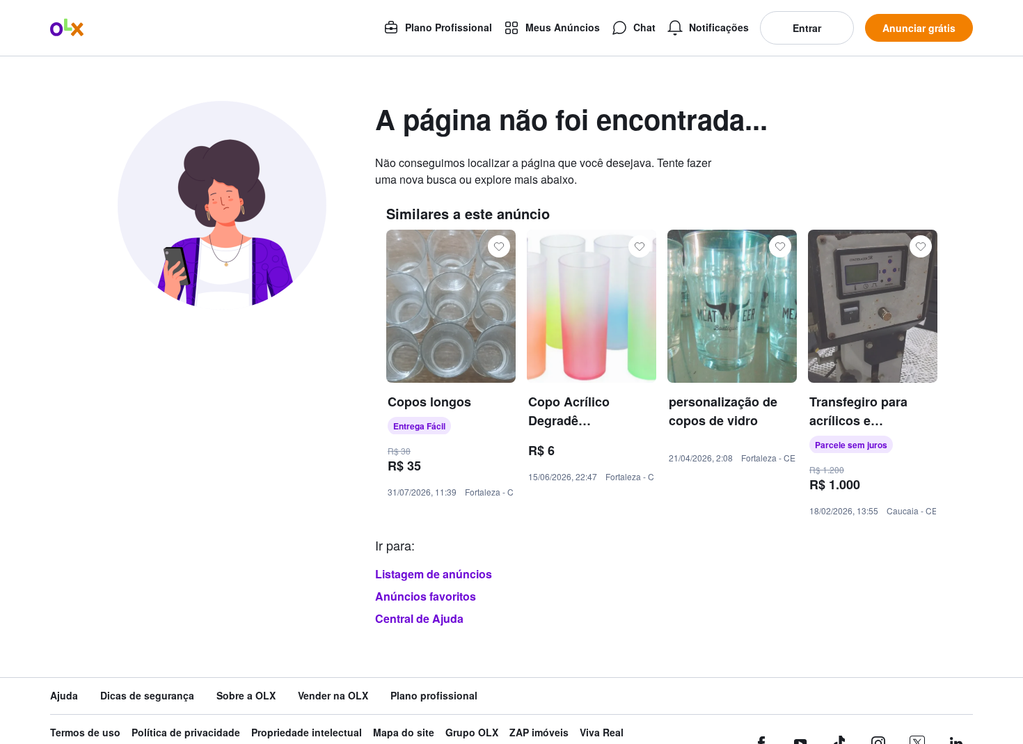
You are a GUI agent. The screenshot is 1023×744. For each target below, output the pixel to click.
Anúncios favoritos (425, 596)
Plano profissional (433, 695)
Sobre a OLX (246, 695)
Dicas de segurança (147, 695)
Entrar (807, 28)
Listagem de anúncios (433, 574)
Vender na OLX (333, 695)
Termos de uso (85, 732)
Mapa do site (403, 732)
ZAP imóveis (539, 732)
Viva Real (602, 732)
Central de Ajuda (419, 618)
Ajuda (64, 695)
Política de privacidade (186, 732)
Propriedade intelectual (306, 732)
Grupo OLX (471, 732)
